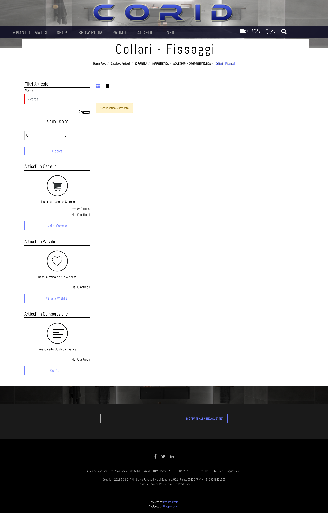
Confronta (57, 370)
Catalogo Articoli (120, 63)
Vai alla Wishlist (57, 298)
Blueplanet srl (171, 506)
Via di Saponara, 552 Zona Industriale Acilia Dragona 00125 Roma (128, 471)
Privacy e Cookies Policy (152, 484)
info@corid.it (232, 471)
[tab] (100, 86)
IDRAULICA (141, 63)
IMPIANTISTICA (160, 63)
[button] (57, 151)
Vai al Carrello (57, 225)
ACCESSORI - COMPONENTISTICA (192, 63)
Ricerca (28, 90)
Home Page (99, 63)
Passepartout (171, 502)
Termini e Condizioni (178, 484)
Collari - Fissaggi (225, 63)
